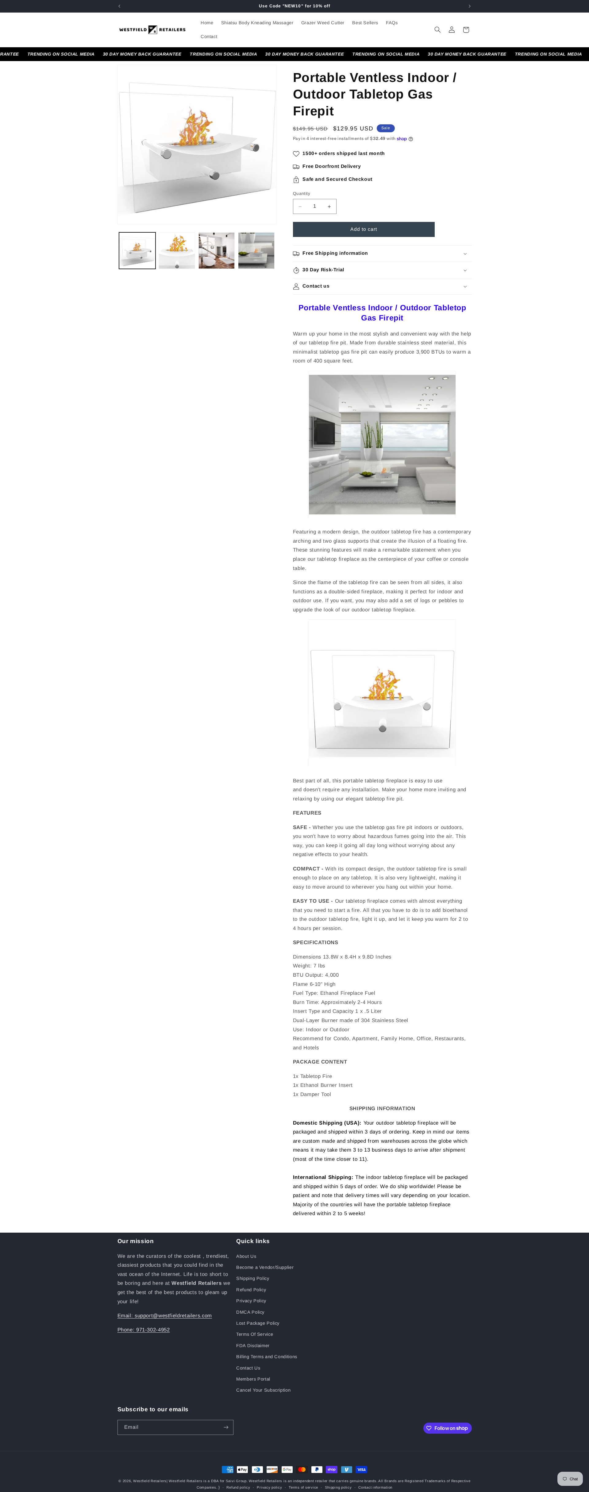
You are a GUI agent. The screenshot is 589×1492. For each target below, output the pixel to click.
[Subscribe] (226, 1427)
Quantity (301, 194)
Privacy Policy (251, 1300)
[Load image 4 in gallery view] (256, 250)
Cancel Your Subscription (263, 1390)
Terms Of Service (254, 1334)
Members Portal (253, 1379)
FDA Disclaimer (253, 1345)
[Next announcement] (469, 6)
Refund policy (238, 1487)
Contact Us (248, 1368)
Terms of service (303, 1487)
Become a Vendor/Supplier (265, 1267)
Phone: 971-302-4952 (143, 1330)
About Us (246, 1256)
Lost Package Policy (257, 1323)
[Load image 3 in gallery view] (216, 250)
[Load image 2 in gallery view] (177, 250)
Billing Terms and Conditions (266, 1356)
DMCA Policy (250, 1312)
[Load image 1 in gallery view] (137, 250)
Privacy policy (269, 1487)
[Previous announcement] (119, 6)
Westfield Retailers (150, 1481)
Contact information (375, 1487)
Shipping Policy (252, 1278)
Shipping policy (338, 1487)
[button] (437, 30)
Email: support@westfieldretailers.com (164, 1316)
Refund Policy (251, 1289)
